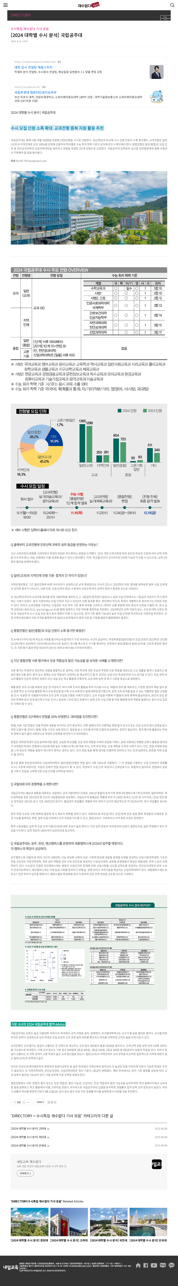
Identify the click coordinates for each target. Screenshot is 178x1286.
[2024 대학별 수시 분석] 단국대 (28, 1145)
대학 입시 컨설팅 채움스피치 (33, 67)
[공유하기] (24, 1102)
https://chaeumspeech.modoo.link (35, 61)
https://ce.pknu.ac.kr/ (27, 86)
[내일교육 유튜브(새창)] (154, 1265)
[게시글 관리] (28, 1102)
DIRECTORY (22, 1115)
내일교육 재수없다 (89, 5)
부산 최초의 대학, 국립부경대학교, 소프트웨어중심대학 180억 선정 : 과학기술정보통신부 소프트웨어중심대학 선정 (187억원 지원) (78, 99)
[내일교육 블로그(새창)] (163, 1265)
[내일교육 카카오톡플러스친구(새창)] (172, 1265)
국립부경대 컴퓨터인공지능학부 (35, 92)
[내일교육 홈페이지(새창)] (138, 1265)
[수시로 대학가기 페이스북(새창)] (145, 1265)
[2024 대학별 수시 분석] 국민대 (28, 1137)
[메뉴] (5, 5)
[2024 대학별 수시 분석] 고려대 (28, 1128)
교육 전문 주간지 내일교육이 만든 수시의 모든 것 (41, 1166)
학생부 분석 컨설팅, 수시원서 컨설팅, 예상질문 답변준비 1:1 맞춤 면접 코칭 (58, 72)
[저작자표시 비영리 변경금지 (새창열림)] (51, 1102)
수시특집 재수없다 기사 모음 (58, 1115)
